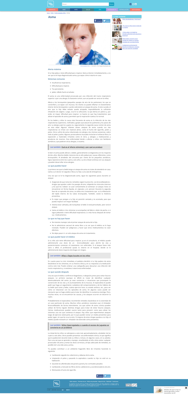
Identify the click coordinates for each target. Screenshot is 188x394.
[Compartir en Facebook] (98, 21)
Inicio (48, 13)
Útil (100, 9)
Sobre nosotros (73, 381)
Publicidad (108, 381)
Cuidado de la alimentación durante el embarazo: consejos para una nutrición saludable (130, 46)
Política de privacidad (92, 381)
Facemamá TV (112, 9)
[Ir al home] (50, 7)
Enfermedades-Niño (60, 13)
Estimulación (124, 9)
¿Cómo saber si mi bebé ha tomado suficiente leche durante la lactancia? (131, 33)
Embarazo (52, 9)
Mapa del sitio (101, 381)
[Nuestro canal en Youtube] (136, 4)
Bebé (64, 9)
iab (62, 390)
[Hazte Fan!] (131, 4)
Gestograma (136, 9)
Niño (76, 9)
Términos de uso (82, 381)
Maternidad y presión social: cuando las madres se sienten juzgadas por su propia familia (130, 40)
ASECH (68, 390)
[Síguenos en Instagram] (133, 4)
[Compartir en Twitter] (106, 21)
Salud (88, 9)
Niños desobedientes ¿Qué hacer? (131, 19)
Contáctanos (115, 381)
